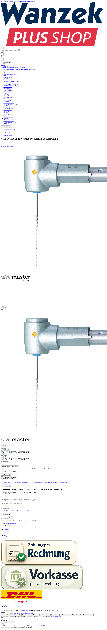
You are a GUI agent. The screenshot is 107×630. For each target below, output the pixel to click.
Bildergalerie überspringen (7, 146)
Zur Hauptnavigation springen (29, 1)
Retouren (5, 538)
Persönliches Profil (9, 67)
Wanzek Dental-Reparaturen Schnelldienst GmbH (24, 613)
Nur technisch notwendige (6, 627)
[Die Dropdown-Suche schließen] (19, 50)
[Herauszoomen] (2, 449)
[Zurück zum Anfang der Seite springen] (2, 624)
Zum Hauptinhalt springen (7, 1)
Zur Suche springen (17, 1)
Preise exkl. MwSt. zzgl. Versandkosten (9, 466)
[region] (53, 304)
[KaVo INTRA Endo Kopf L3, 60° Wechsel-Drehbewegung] (15, 278)
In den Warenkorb (5, 474)
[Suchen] (15, 50)
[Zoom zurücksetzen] (5, 449)
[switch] (5, 615)
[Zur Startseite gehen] (52, 45)
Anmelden (3, 65)
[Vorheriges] (2, 307)
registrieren (5, 66)
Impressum (6, 529)
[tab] (37, 482)
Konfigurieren (16, 627)
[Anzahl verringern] (3, 471)
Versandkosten (25, 610)
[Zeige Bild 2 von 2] (2, 309)
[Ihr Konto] (2, 59)
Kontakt (5, 536)
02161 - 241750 (20, 520)
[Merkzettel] (1, 57)
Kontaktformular (12, 523)
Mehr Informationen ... (46, 626)
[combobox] (7, 50)
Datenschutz (6, 528)
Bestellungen (22, 67)
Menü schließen (6, 62)
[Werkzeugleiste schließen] (2, 618)
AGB (4, 535)
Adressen (16, 67)
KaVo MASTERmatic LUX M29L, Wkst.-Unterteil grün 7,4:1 (15, 510)
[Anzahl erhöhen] (11, 471)
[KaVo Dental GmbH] (53, 142)
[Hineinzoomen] (8, 449)
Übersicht (3, 67)
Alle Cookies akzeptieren (25, 627)
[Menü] (2, 48)
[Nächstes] (5, 307)
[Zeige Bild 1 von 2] (1, 309)
